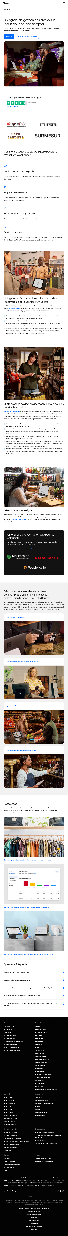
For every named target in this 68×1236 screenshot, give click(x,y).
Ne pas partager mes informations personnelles (34, 1208)
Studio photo (39, 1086)
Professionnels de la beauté (13, 1138)
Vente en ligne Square (19, 519)
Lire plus (12, 106)
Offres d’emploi (9, 1167)
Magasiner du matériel (11, 1118)
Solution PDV (39, 1026)
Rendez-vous (39, 1038)
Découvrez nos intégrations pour (22, 549)
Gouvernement (34, 1220)
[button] (34, 973)
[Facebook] (60, 1191)
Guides (37, 1109)
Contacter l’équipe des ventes (27, 36)
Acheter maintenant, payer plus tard (15, 1041)
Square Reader (8, 1097)
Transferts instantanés (42, 1077)
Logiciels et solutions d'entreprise (46, 1089)
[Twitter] (58, 1191)
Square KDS (38, 1044)
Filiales (6, 1170)
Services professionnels (11, 1144)
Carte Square (39, 1080)
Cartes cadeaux (40, 1065)
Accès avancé (39, 1053)
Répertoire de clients (42, 1059)
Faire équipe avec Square (12, 1164)
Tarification (38, 1097)
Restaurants (39, 1041)
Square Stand (8, 1106)
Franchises (7, 1150)
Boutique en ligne (40, 1029)
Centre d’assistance (41, 1100)
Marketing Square (40, 1083)
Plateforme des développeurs (44, 1132)
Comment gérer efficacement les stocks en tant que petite (27, 860)
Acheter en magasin (10, 1124)
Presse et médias (9, 1161)
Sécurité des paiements (11, 1047)
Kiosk (37, 1047)
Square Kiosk (8, 1109)
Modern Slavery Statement (34, 1226)
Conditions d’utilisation (34, 1211)
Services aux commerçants (12, 1050)
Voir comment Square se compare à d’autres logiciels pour (28, 954)
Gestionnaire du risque (11, 1044)
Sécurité (34, 1217)
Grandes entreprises (10, 1147)
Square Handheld (9, 1103)
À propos (7, 1158)
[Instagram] (63, 1191)
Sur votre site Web (9, 1038)
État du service (40, 1115)
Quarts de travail (40, 1056)
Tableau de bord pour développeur (46, 1143)
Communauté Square (41, 1112)
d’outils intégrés (14, 308)
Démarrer (9, 36)
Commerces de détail (10, 1132)
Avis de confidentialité (34, 1214)
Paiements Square (9, 1026)
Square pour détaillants (12, 411)
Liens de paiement (41, 1032)
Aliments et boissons (10, 1135)
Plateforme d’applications (43, 1074)
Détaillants (38, 1035)
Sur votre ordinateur (10, 1035)
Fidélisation (39, 1068)
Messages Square (40, 1071)
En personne (8, 1029)
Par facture (7, 1032)
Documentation (40, 1140)
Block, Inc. (34, 1229)
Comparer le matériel (10, 1115)
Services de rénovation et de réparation (16, 1141)
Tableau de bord (40, 1050)
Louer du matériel (9, 1121)
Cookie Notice (34, 1223)
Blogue (37, 1106)
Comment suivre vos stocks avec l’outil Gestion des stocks (26, 907)
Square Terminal (9, 1100)
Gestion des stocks (41, 1062)
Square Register (9, 1112)
